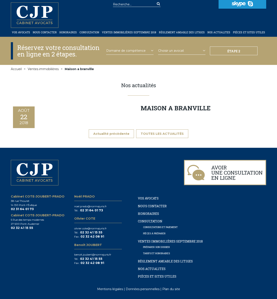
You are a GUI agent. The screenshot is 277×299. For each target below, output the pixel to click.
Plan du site (171, 289)
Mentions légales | (111, 289)
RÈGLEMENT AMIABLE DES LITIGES (182, 32)
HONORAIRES (68, 32)
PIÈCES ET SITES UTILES (249, 32)
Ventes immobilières (43, 69)
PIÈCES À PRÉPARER (154, 233)
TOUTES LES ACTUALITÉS (162, 134)
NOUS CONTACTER (45, 32)
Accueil (16, 69)
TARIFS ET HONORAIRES (156, 253)
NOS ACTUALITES (218, 32)
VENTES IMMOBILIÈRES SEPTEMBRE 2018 (129, 32)
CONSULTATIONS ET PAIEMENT (160, 227)
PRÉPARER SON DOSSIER (156, 247)
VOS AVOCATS (21, 32)
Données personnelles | (144, 289)
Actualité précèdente (111, 134)
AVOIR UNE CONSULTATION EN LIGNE (237, 172)
